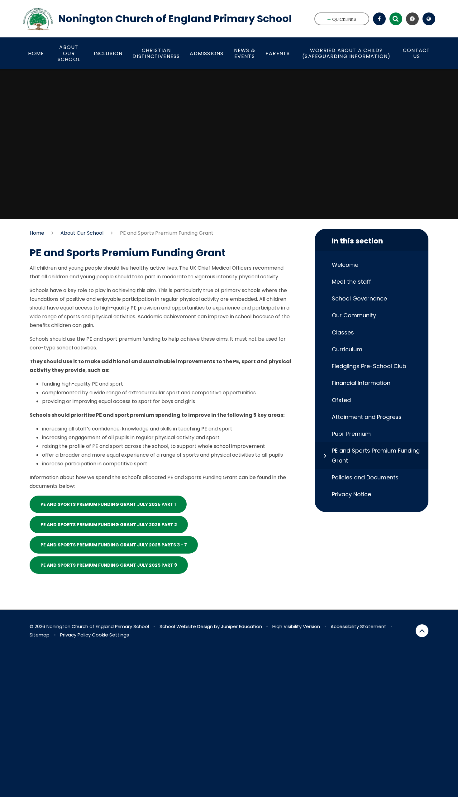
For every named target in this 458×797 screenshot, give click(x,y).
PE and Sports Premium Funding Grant (166, 233)
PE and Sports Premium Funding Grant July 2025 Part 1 (108, 504)
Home (37, 233)
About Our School (81, 233)
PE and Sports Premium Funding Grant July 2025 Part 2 (109, 524)
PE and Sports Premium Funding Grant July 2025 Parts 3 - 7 (114, 545)
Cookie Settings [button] (110, 634)
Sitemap (40, 634)
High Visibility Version (296, 626)
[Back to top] (422, 630)
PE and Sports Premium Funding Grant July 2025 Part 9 (109, 565)
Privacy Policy (75, 634)
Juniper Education (241, 626)
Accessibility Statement (358, 626)
